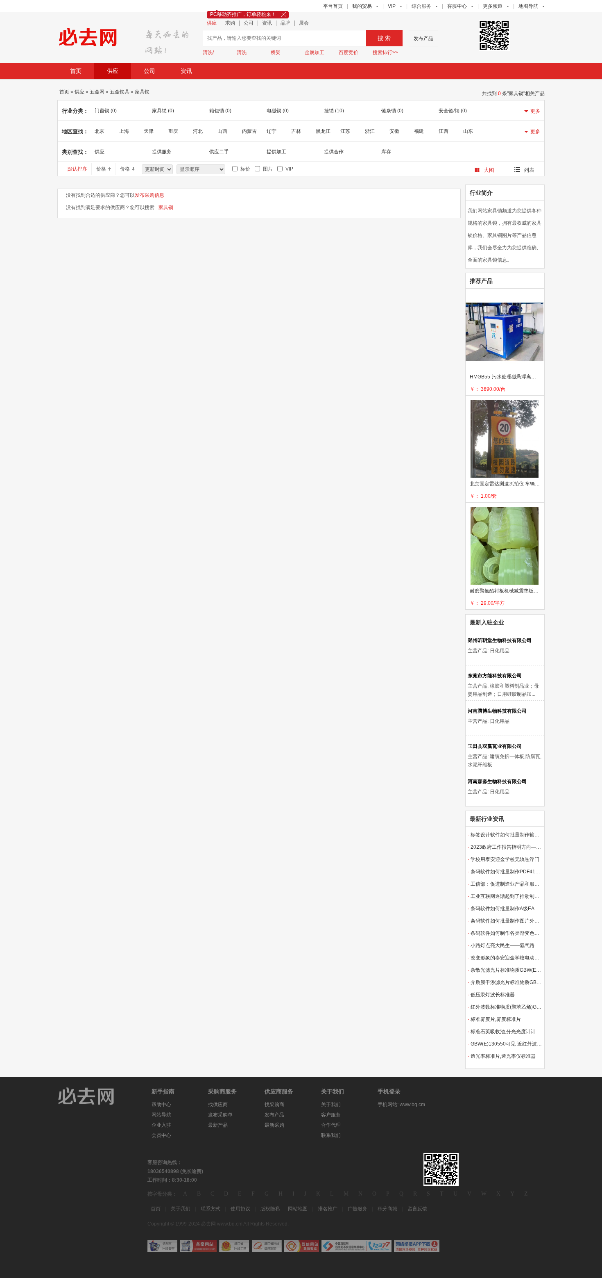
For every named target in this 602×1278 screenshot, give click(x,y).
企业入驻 (161, 1125)
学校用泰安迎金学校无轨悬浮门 (503, 859)
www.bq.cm (412, 1104)
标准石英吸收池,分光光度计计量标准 (505, 1031)
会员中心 (161, 1135)
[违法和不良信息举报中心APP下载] (416, 1246)
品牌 (285, 23)
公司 (248, 23)
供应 (212, 23)
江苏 (345, 131)
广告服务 (357, 1209)
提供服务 (162, 152)
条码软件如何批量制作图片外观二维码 (505, 921)
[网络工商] (234, 1246)
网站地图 (298, 1209)
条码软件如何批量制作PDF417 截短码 (505, 872)
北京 (99, 131)
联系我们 (331, 1135)
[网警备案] (198, 1246)
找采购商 (274, 1104)
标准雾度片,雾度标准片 (494, 1019)
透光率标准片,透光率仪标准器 (502, 1056)
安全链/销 (453, 111)
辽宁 (271, 131)
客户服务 (331, 1115)
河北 (198, 131)
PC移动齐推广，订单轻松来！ (243, 14)
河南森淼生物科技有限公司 (497, 781)
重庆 (173, 131)
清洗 (242, 52)
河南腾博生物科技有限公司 (497, 711)
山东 (468, 131)
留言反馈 (417, 1209)
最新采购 (274, 1125)
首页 (75, 71)
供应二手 (219, 152)
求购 (230, 23)
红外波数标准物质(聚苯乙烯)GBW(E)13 (505, 1007)
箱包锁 (220, 111)
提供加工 (276, 152)
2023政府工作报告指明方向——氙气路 (505, 847)
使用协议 (240, 1209)
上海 (124, 131)
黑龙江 (323, 131)
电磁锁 (278, 111)
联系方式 (210, 1209)
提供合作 (334, 152)
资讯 (267, 23)
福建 (419, 131)
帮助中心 (161, 1104)
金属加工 (314, 52)
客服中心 (457, 6)
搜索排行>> (385, 52)
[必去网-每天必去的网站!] (92, 1095)
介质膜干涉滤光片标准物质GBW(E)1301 (505, 982)
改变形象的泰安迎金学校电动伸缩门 (505, 958)
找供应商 (218, 1104)
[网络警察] (162, 1246)
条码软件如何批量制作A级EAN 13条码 (505, 908)
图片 (266, 169)
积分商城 (387, 1209)
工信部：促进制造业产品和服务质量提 (505, 884)
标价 (244, 169)
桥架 (276, 52)
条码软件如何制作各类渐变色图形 (505, 933)
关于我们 (331, 1104)
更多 (535, 111)
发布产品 (423, 38)
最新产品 (218, 1125)
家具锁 (142, 92)
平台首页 (333, 6)
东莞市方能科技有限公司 (495, 676)
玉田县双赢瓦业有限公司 (495, 746)
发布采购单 (220, 1115)
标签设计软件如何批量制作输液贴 (505, 835)
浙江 (370, 131)
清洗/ (208, 52)
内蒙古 (249, 131)
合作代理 (331, 1125)
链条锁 (392, 111)
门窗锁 (106, 111)
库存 (386, 152)
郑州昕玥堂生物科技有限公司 (500, 640)
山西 (222, 131)
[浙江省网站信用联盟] (267, 1246)
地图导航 (528, 6)
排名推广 (327, 1209)
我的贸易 (362, 6)
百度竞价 (348, 52)
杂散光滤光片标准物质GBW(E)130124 (505, 970)
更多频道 (492, 6)
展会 (304, 23)
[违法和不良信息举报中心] (356, 1246)
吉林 (296, 131)
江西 (443, 131)
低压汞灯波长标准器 (491, 995)
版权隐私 (270, 1209)
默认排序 (77, 169)
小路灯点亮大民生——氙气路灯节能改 (505, 945)
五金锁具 (119, 92)
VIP (392, 6)
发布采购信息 (149, 195)
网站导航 (161, 1115)
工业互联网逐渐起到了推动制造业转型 (505, 896)
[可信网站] (301, 1246)
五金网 (97, 92)
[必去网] (169, 39)
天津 (149, 131)
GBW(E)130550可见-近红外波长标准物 (505, 1044)
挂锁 (334, 111)
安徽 (394, 131)
